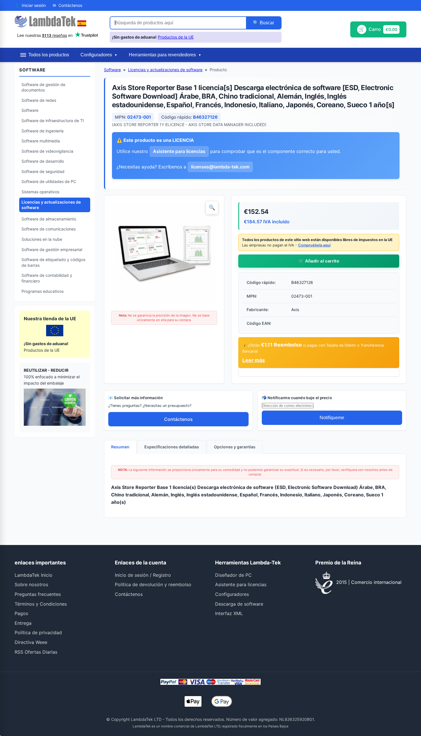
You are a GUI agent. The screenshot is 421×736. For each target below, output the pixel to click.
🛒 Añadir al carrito (318, 260)
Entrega (23, 623)
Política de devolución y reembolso (153, 584)
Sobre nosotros (31, 584)
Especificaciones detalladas (171, 446)
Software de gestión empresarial (51, 249)
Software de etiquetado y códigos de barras (53, 262)
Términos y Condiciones (41, 604)
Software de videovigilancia (47, 151)
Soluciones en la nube (41, 239)
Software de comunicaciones (48, 228)
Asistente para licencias (179, 151)
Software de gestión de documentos (43, 87)
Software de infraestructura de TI (52, 120)
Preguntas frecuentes (38, 594)
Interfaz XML (229, 613)
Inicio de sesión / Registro (143, 575)
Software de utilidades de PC (48, 181)
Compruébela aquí (314, 245)
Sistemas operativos (40, 191)
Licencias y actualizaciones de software (51, 205)
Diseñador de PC (233, 575)
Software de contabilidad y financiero (46, 278)
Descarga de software (239, 604)
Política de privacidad (38, 632)
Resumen (120, 446)
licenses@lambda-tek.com (220, 167)
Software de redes (38, 100)
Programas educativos (42, 291)
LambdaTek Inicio (33, 575)
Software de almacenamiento (48, 218)
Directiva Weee (31, 642)
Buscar (266, 22)
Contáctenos (178, 419)
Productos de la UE (176, 37)
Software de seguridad (42, 171)
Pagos (21, 613)
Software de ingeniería (42, 130)
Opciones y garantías (234, 446)
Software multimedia (40, 140)
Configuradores (232, 594)
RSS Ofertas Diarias (36, 652)
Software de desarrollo (42, 161)
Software (29, 110)
